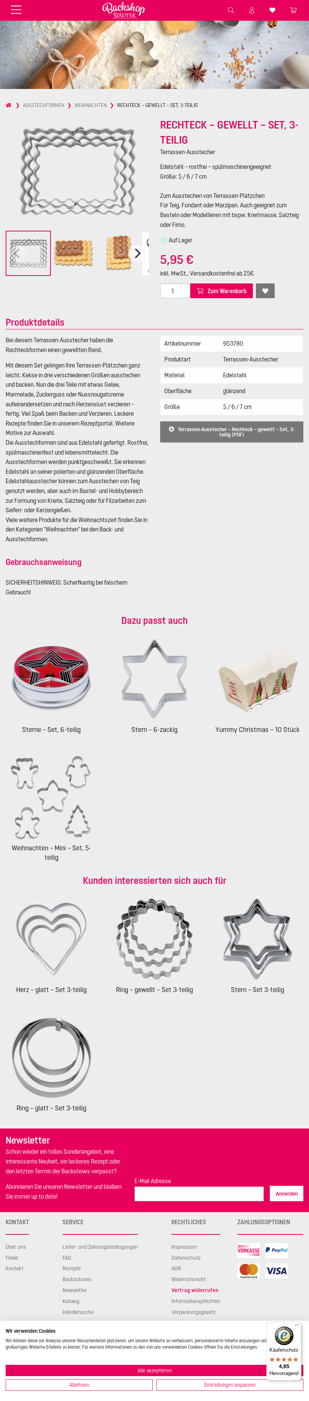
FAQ (67, 1258)
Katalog (71, 1301)
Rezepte (72, 1268)
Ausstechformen (43, 105)
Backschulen (77, 1279)
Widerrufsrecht (188, 1279)
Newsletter (75, 1290)
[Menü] (296, 1326)
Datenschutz (186, 1258)
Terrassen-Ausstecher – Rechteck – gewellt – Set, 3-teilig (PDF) (236, 432)
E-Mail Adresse (153, 1180)
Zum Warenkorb (226, 291)
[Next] (136, 253)
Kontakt (14, 1268)
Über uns (16, 1247)
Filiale (12, 1258)
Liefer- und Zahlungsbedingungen (100, 1247)
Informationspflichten (195, 1301)
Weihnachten (91, 105)
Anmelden (287, 1194)
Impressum (184, 1247)
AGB (176, 1268)
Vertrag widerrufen (194, 1290)
